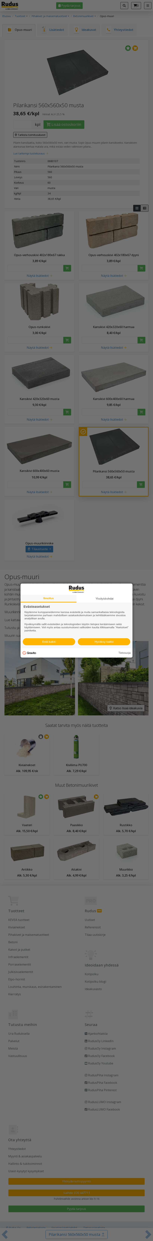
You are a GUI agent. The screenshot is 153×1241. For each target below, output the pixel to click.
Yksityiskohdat (104, 598)
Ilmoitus (48, 598)
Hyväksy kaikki (104, 641)
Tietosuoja (124, 652)
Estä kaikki (49, 641)
